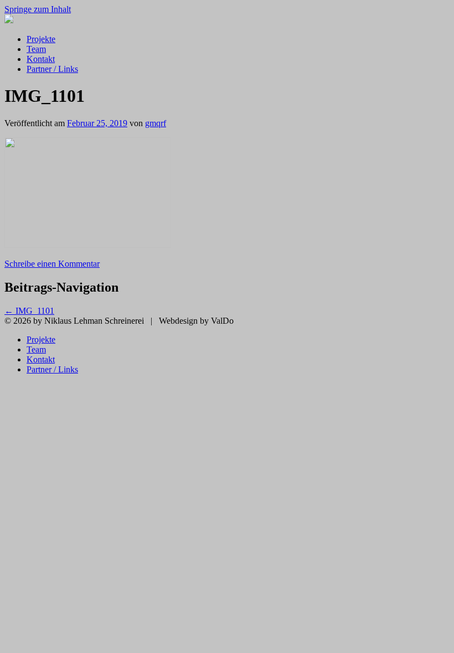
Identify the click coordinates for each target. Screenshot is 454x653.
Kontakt (41, 59)
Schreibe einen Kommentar (52, 263)
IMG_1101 (29, 310)
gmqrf (155, 123)
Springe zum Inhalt (37, 9)
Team (36, 49)
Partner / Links (52, 69)
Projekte (41, 39)
